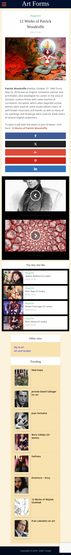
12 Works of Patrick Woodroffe (29, 128)
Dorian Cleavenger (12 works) (38, 306)
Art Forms (35, 4)
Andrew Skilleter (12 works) (37, 276)
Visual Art (35, 15)
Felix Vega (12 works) (35, 291)
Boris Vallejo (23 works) (36, 321)
